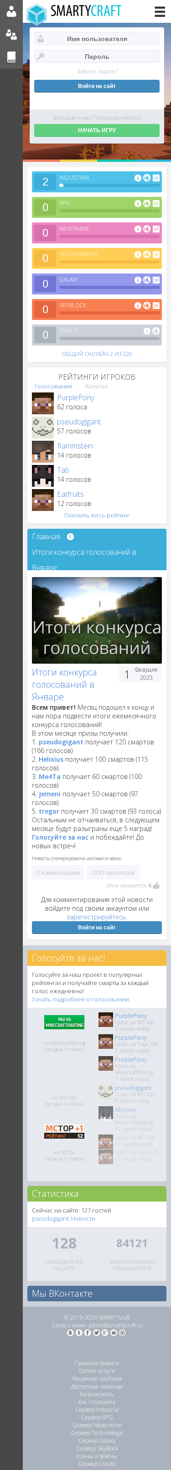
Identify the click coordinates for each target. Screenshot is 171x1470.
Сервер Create (97, 1464)
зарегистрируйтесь (96, 917)
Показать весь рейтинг (97, 515)
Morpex (125, 1109)
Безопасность (97, 1394)
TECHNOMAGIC (79, 254)
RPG (64, 203)
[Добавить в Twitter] (96, 1332)
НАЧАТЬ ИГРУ (97, 130)
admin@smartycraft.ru (115, 1325)
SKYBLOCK (72, 305)
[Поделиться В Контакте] (70, 1332)
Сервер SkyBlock (97, 1448)
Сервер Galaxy (97, 1440)
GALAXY (68, 280)
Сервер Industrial (97, 1409)
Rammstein (75, 446)
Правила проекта (97, 1363)
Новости (83, 1218)
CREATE (69, 331)
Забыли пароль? (97, 71)
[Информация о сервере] (137, 179)
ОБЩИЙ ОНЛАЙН (97, 354)
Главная (46, 536)
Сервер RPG (97, 1417)
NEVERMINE (74, 228)
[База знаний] (11, 57)
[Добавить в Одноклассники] (79, 1332)
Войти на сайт (97, 927)
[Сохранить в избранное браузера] (122, 1332)
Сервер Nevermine (97, 1425)
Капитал (96, 386)
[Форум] (11, 34)
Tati (63, 470)
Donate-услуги (97, 1371)
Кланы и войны (97, 1456)
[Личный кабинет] (11, 11)
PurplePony (75, 397)
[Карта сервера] (146, 179)
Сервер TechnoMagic (97, 1433)
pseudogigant (79, 422)
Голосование (54, 386)
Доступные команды (97, 1386)
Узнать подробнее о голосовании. (81, 999)
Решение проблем (97, 1378)
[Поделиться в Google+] (105, 1332)
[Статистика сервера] (156, 179)
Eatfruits (70, 494)
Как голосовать (97, 1402)
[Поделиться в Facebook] (87, 1332)
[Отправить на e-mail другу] (113, 1332)
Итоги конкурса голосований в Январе (84, 553)
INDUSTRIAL (74, 177)
